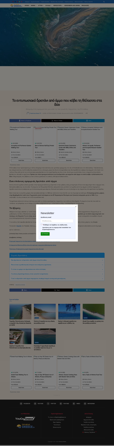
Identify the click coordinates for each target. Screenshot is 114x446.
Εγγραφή (45, 234)
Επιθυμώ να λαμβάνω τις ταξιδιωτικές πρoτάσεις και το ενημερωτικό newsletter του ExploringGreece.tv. (56, 227)
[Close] (76, 206)
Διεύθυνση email (46, 217)
